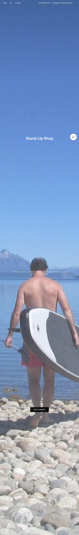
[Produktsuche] (73, 137)
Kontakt (18, 3)
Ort (11, 3)
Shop (5, 3)
